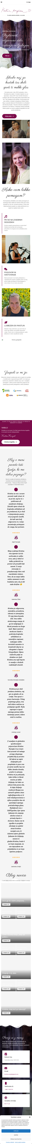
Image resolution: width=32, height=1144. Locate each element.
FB (5, 1103)
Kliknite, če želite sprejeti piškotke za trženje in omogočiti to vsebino (16, 422)
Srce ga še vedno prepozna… (14, 901)
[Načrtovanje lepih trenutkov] (23, 950)
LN (9, 1103)
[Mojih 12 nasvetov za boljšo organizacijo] (8, 986)
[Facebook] (26, 2)
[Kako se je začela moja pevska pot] (8, 950)
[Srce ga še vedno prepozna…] (16, 895)
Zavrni (16, 1135)
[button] (30, 1117)
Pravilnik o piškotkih (10, 1142)
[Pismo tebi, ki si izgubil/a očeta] (23, 914)
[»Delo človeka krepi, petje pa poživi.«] (16, 931)
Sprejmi (16, 1131)
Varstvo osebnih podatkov (20, 1142)
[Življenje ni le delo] (16, 967)
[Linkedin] (28, 2)
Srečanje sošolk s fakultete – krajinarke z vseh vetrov (23, 984)
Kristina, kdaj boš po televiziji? (14, 1009)
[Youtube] (29, 2)
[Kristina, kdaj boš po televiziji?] (16, 1003)
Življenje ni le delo (9, 973)
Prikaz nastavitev (16, 1139)
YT (7, 1103)
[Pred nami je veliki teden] (8, 914)
